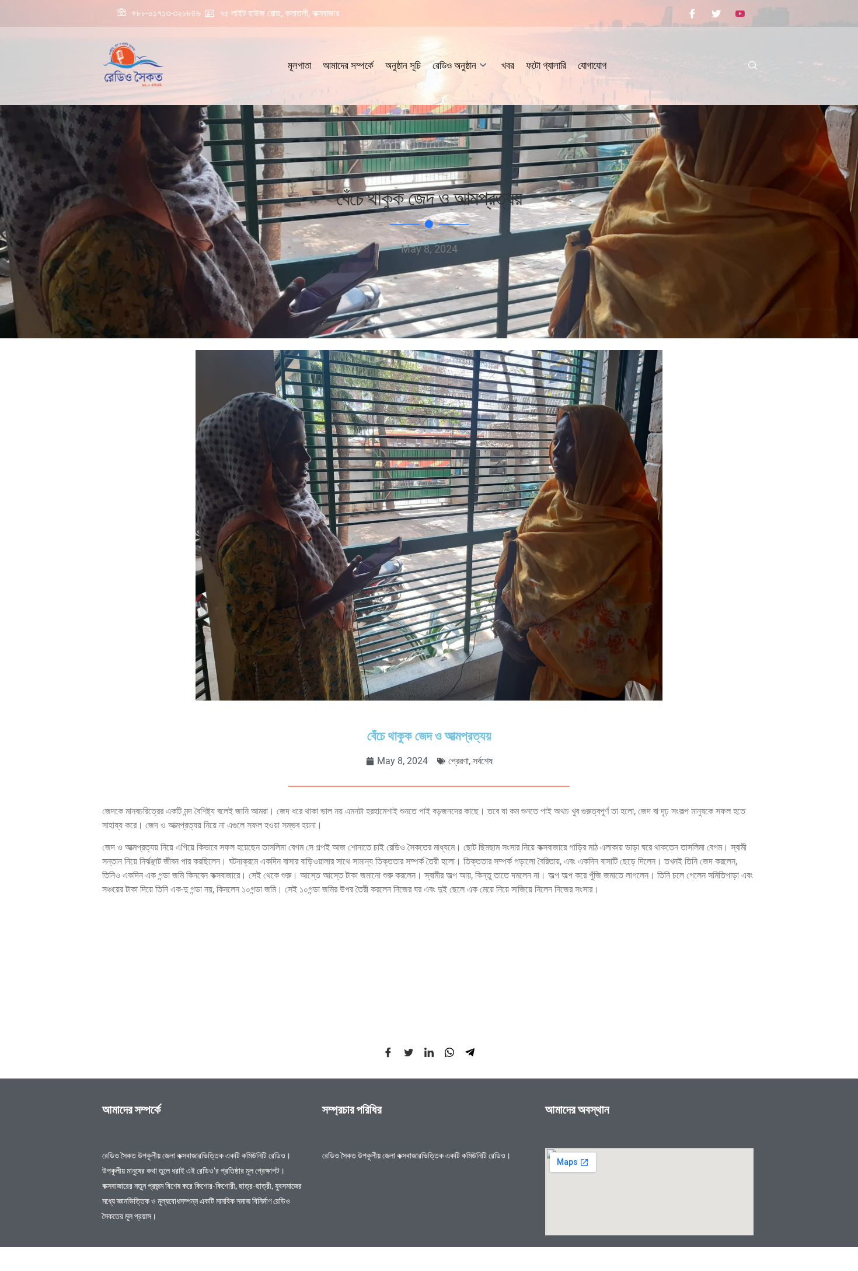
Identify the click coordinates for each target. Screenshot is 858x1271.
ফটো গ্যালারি (546, 65)
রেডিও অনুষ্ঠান (454, 65)
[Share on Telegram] (470, 1052)
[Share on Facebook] (388, 1052)
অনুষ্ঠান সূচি (403, 65)
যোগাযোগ (592, 65)
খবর (507, 65)
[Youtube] (740, 13)
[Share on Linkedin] (429, 1052)
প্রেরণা (458, 760)
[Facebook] (692, 13)
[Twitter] (716, 13)
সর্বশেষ (483, 760)
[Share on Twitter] (408, 1052)
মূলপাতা (299, 65)
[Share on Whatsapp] (449, 1052)
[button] (753, 66)
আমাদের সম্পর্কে (348, 65)
